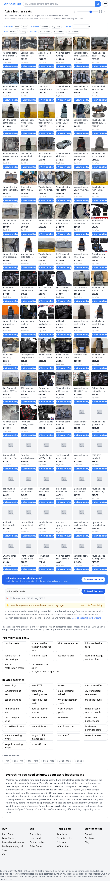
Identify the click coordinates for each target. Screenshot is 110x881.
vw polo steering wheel (14, 746)
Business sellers (37, 842)
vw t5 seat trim (66, 726)
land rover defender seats (93, 728)
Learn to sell (36, 838)
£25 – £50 (18, 761)
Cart (4, 854)
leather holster (66, 655)
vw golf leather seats (33, 629)
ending (23, 31)
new (17, 26)
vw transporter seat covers (93, 692)
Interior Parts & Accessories (22, 18)
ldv (85, 629)
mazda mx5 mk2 (82, 626)
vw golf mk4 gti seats (13, 692)
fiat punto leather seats (60, 626)
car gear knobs (13, 699)
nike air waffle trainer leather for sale (41, 647)
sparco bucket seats (39, 701)
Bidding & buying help (13, 846)
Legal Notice (8, 838)
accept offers (45, 31)
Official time (63, 846)
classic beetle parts (65, 710)
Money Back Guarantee (13, 842)
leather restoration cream (14, 666)
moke (61, 685)
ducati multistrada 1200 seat (68, 629)
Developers (62, 834)
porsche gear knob (12, 719)
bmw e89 (63, 717)
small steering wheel (66, 692)
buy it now (56, 26)
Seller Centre (36, 846)
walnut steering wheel (13, 737)
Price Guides (8, 834)
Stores (5, 850)
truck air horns (40, 726)
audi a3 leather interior (40, 710)
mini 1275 (37, 685)
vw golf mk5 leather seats (39, 737)
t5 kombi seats (39, 655)
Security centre (64, 838)
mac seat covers (94, 699)
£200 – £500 (65, 761)
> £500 (78, 761)
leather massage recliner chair (94, 657)
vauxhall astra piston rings (12, 657)
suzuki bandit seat (14, 726)
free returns (59, 31)
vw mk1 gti (10, 685)
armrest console (39, 626)
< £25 (6, 761)
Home (7, 18)
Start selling (35, 834)
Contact (88, 834)
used (24, 26)
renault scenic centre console (93, 710)
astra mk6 (63, 735)
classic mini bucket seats (92, 719)
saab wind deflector (19, 626)
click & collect (73, 31)
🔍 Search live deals (93, 591)
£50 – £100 (33, 761)
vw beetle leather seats (67, 701)
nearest (13, 31)
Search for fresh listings (92, 605)
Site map (61, 842)
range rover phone (11, 629)
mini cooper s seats (12, 710)
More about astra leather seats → (87, 617)
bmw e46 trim (39, 744)
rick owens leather (68, 643)
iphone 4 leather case (94, 645)
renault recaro (93, 735)
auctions (44, 26)
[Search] (98, 4)
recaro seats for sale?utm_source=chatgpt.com (43, 668)
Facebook (89, 838)
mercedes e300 (93, 685)
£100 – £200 (48, 761)
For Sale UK (11, 4)
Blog (87, 842)
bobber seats (12, 643)
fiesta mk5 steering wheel (40, 692)
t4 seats (48, 629)
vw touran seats (40, 717)
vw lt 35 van (97, 626)
